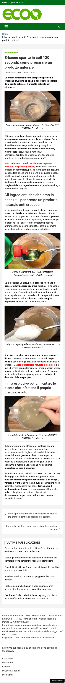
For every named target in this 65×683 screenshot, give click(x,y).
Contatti (6, 666)
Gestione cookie (57, 681)
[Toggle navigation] (6, 26)
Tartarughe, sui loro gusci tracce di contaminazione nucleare (31, 528)
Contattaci (48, 637)
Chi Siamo (7, 658)
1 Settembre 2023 (13, 72)
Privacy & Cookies (11, 670)
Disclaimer (7, 674)
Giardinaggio (12, 52)
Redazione (7, 662)
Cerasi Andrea (29, 72)
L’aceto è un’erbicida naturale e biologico (34, 365)
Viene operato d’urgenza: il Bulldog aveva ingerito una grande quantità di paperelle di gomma (32, 515)
